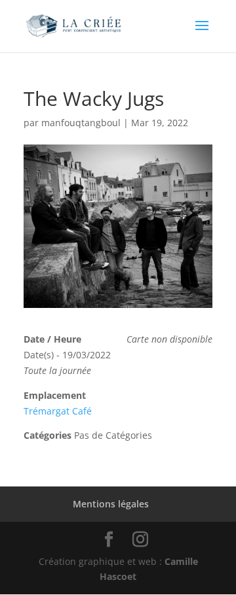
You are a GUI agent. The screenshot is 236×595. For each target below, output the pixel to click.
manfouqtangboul (81, 122)
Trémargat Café (58, 411)
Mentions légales (111, 504)
